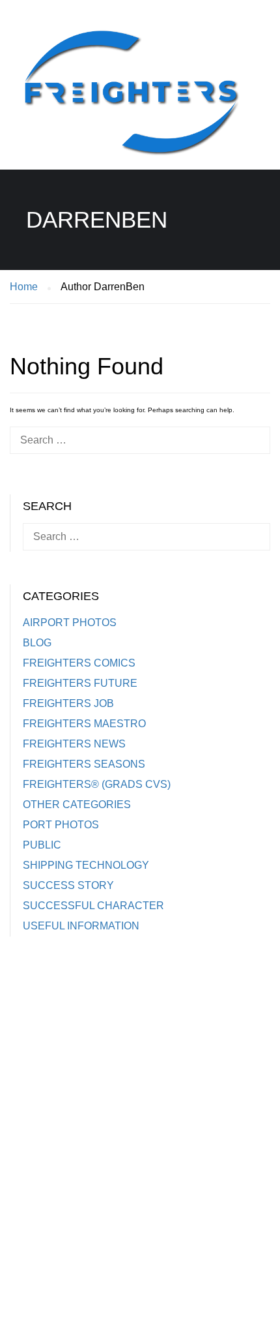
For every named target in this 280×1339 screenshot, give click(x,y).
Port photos (61, 824)
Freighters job (68, 703)
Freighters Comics (79, 663)
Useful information (81, 925)
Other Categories (77, 804)
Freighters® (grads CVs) (97, 784)
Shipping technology (86, 865)
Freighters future (80, 683)
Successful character (93, 905)
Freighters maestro (84, 723)
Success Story (68, 885)
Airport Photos (70, 622)
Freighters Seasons (84, 764)
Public (42, 844)
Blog (37, 642)
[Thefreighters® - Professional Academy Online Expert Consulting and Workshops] (130, 98)
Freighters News (74, 743)
